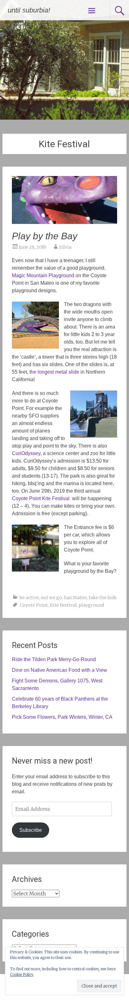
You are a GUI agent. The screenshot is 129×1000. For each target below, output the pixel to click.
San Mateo (75, 597)
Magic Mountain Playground (43, 275)
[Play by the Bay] (64, 222)
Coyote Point (34, 605)
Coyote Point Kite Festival (42, 498)
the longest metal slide (54, 372)
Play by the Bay (44, 236)
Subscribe (30, 830)
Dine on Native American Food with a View (59, 670)
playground (91, 605)
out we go (51, 597)
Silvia (65, 247)
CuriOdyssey (26, 453)
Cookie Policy (22, 974)
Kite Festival (63, 605)
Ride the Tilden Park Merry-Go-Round (54, 659)
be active (29, 597)
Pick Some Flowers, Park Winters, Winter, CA (62, 717)
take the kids (102, 597)
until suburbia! (29, 10)
